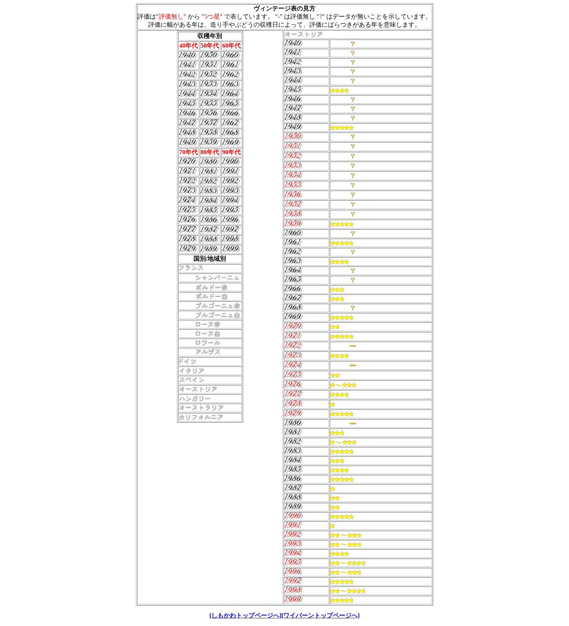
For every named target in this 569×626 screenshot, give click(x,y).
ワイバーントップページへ (320, 615)
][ (281, 615)
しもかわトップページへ (245, 615)
